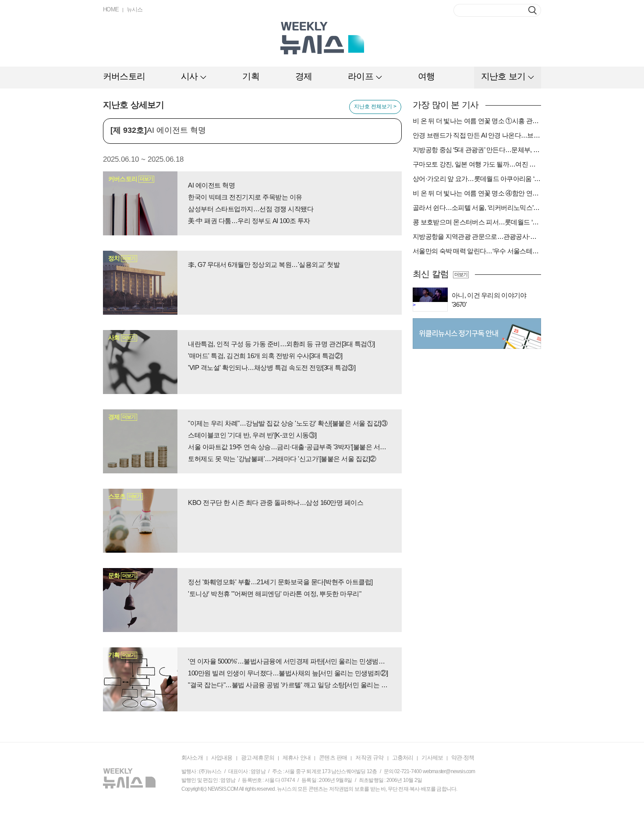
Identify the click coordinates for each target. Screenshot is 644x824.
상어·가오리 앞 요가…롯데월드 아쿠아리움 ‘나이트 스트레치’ (477, 178)
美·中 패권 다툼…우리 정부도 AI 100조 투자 (249, 220)
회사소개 (192, 757)
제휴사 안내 (297, 757)
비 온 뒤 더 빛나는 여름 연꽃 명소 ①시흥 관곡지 (477, 120)
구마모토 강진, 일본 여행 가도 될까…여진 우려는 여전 (477, 164)
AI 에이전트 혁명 (211, 185)
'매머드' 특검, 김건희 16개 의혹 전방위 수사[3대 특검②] (265, 355)
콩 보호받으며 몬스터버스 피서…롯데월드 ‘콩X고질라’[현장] (477, 222)
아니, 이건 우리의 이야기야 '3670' (489, 299)
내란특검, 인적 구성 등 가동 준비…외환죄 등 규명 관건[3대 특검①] (281, 344)
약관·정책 (462, 757)
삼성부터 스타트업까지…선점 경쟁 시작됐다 (250, 209)
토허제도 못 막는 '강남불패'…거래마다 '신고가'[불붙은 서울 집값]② (282, 458)
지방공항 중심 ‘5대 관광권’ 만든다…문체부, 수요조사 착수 (477, 149)
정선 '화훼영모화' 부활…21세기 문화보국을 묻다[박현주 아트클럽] (280, 582)
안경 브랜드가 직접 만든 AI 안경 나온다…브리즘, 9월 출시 (477, 135)
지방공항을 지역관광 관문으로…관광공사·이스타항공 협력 (477, 236)
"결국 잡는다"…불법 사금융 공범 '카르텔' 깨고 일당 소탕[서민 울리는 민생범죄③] (289, 685)
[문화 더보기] (140, 600)
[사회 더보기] (140, 362)
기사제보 (432, 757)
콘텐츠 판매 (333, 757)
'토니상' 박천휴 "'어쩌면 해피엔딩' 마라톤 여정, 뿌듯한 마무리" (274, 593)
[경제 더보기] (140, 441)
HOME (111, 9)
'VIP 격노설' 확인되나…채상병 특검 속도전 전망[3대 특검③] (271, 367)
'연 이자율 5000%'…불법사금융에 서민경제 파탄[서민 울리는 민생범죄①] (289, 661)
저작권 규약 (369, 757)
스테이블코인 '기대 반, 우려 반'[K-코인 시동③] (252, 435)
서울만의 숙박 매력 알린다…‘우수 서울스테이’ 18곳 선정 (477, 251)
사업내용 (222, 757)
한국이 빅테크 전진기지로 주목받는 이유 (245, 197)
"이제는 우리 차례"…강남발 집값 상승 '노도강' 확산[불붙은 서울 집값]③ (287, 423)
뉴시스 (135, 9)
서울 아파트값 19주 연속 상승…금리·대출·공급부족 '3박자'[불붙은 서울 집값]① (289, 447)
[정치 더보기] (140, 282)
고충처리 (403, 757)
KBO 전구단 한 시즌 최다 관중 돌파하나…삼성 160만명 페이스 (275, 502)
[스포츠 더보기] (140, 520)
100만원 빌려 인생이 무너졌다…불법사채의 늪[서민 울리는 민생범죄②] (288, 673)
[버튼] (532, 10)
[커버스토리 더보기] (140, 203)
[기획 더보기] (140, 679)
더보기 (460, 274)
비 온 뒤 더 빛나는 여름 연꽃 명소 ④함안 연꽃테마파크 (477, 193)
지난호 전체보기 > (375, 106)
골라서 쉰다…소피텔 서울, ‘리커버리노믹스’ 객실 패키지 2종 (477, 207)
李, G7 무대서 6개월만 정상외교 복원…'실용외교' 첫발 (264, 264)
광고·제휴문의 (257, 757)
